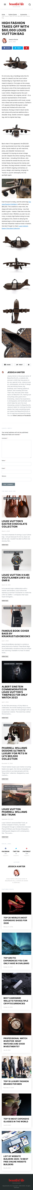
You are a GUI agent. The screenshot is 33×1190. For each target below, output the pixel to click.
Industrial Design (10, 725)
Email (4, 468)
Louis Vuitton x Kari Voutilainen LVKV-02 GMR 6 (16, 578)
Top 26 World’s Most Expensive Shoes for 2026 (15, 920)
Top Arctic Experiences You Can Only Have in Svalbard (16, 961)
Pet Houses (22, 725)
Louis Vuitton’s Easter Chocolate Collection (14, 524)
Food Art (16, 498)
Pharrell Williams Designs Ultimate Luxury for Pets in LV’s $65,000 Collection (14, 753)
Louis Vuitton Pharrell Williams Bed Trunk (14, 812)
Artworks (7, 498)
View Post (5, 544)
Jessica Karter (13, 39)
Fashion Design (9, 552)
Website (4, 476)
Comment (5, 438)
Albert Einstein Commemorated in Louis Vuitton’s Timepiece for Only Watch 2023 (15, 692)
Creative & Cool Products (13, 786)
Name (4, 460)
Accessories (20, 608)
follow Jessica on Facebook (22, 415)
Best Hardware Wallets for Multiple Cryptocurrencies (16, 1001)
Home (3, 14)
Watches (19, 552)
